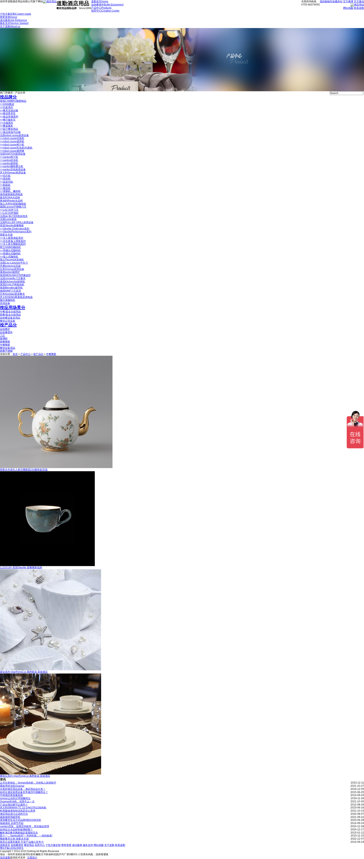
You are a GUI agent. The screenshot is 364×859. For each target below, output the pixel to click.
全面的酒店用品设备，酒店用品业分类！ (23, 789)
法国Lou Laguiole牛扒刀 (14, 262)
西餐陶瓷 (5, 341)
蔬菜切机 (6, 181)
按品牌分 (8, 97)
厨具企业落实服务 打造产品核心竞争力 (22, 841)
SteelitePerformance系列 (15, 231)
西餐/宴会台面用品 (10, 314)
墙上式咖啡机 (9, 256)
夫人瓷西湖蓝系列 (11, 237)
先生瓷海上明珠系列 (13, 241)
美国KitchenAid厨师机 (12, 281)
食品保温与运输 (10, 132)
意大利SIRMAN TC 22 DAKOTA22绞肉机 (23, 807)
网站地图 (348, 8)
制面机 (5, 185)
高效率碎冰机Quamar (12, 785)
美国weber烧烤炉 (10, 272)
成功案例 (77, 845)
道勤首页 (5, 845)
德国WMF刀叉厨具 (10, 290)
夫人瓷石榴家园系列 (13, 244)
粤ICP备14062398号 (12, 848)
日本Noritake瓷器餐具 (12, 294)
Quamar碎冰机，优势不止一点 (17, 801)
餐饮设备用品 (7, 347)
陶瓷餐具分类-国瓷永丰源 (14, 838)
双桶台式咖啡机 (10, 253)
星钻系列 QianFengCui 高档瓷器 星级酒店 (24, 671)
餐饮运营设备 (7, 320)
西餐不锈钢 (6, 350)
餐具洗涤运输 (9, 110)
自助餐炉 (5, 329)
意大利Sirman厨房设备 (13, 172)
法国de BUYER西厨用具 (14, 216)
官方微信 (359, 1)
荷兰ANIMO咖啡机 (10, 247)
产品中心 (25, 354)
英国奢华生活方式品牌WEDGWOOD (20, 820)
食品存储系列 (9, 116)
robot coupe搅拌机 (12, 141)
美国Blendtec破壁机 (11, 287)
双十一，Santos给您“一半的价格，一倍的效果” (26, 835)
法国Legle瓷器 (8, 219)
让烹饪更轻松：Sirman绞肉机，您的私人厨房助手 (28, 782)
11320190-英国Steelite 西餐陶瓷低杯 (21, 567)
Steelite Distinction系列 (14, 228)
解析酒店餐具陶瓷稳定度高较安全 (19, 832)
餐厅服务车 (8, 119)
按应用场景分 (12, 307)
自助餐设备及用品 (10, 317)
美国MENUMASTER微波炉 (15, 275)
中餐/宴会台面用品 (10, 311)
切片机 (5, 175)
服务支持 (88, 845)
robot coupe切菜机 (12, 138)
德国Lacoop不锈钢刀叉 (13, 206)
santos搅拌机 (9, 163)
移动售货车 (8, 113)
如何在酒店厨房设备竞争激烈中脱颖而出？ (24, 792)
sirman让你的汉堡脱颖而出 (15, 798)
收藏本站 (337, 1)
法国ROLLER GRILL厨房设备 (16, 222)
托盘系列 (6, 107)
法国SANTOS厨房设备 (12, 153)
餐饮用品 (29, 845)
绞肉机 (5, 178)
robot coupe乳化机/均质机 (16, 147)
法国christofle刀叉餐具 (12, 278)
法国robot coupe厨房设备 (14, 135)
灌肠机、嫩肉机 (10, 191)
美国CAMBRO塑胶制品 (13, 100)
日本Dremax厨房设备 (12, 269)
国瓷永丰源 (6, 234)
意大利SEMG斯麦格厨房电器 (16, 297)
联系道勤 (359, 8)
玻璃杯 (4, 338)
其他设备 (5, 303)
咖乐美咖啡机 (7, 300)
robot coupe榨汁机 (12, 144)
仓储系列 (6, 122)
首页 (15, 354)
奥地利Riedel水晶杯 (11, 200)
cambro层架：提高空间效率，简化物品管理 (24, 826)
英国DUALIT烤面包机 (12, 284)
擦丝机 (5, 188)
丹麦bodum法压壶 (10, 265)
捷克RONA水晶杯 (10, 197)
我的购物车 (326, 1)
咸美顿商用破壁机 (10, 817)
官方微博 (348, 1)
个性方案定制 (53, 845)
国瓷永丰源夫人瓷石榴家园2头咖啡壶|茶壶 (24, 469)
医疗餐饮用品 (9, 129)
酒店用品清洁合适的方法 (14, 813)
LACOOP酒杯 (9, 213)
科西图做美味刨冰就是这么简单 (17, 810)
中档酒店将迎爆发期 (11, 795)
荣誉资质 (66, 845)
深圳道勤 (5, 857)
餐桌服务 (6, 125)
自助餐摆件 (6, 332)
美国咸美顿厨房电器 (11, 194)
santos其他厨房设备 (13, 169)
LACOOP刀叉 (9, 209)
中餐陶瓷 (5, 344)
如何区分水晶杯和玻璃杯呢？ (16, 829)
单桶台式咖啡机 (10, 250)
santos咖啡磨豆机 (11, 166)
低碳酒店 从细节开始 (11, 823)
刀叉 (2, 335)
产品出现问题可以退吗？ (14, 804)
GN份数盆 (7, 104)
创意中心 (40, 845)
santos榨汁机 (9, 157)
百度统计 (32, 857)
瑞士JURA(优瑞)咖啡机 (13, 203)
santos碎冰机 (9, 160)
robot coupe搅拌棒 (12, 150)
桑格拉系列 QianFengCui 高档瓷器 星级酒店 (25, 775)
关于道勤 (109, 845)
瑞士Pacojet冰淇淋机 (12, 259)
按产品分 (8, 325)
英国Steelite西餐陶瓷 (12, 225)
